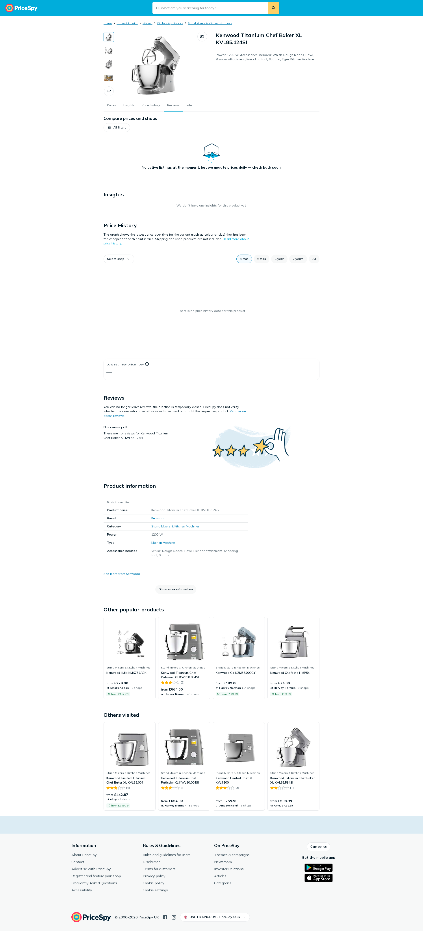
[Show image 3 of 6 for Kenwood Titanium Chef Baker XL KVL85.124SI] (109, 64)
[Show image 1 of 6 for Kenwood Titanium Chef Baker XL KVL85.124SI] (109, 37)
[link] (130, 658)
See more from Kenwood (122, 574)
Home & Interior (127, 23)
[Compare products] (202, 36)
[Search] (273, 8)
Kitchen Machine (163, 543)
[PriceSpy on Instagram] (173, 917)
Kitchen (147, 23)
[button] (109, 91)
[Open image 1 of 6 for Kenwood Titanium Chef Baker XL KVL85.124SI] (155, 65)
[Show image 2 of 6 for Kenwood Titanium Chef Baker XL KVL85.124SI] (109, 50)
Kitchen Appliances (170, 23)
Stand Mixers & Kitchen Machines (210, 23)
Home (108, 23)
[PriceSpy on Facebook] (165, 917)
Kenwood (158, 518)
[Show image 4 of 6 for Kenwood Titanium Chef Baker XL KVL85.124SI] (109, 78)
